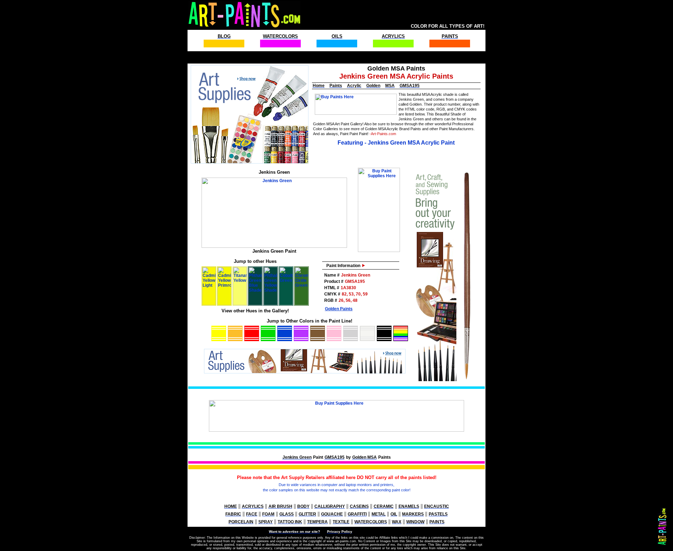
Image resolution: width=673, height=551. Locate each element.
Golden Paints (339, 308)
